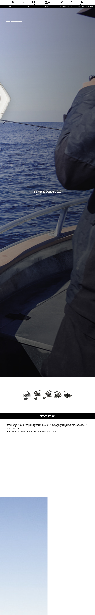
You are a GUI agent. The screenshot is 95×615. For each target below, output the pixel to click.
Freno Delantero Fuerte (16, 21)
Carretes (8, 21)
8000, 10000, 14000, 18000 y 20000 (45, 431)
